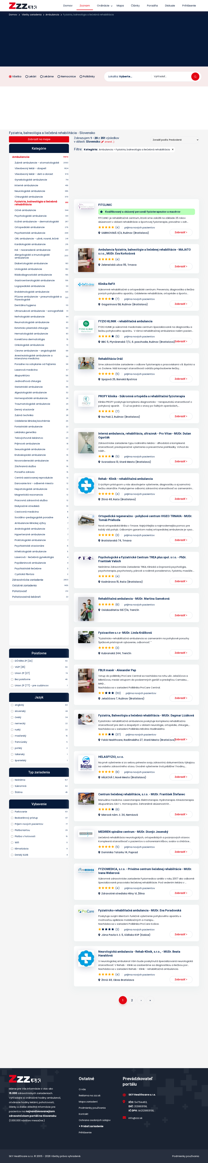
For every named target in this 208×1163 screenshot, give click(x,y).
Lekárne (48, 76)
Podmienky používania (92, 1107)
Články (135, 5)
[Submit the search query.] (195, 77)
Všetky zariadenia (32, 14)
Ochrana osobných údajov (94, 1120)
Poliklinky (89, 76)
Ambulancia (52, 14)
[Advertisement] (104, 41)
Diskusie (170, 5)
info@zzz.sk (135, 1118)
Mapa (120, 5)
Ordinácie (103, 5)
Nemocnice (68, 76)
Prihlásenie (189, 5)
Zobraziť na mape (39, 139)
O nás (82, 1089)
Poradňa (152, 5)
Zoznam (85, 5)
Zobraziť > (181, 232)
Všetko (16, 76)
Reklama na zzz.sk (89, 1095)
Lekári (32, 76)
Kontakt (83, 1114)
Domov (67, 5)
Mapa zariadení (88, 1101)
